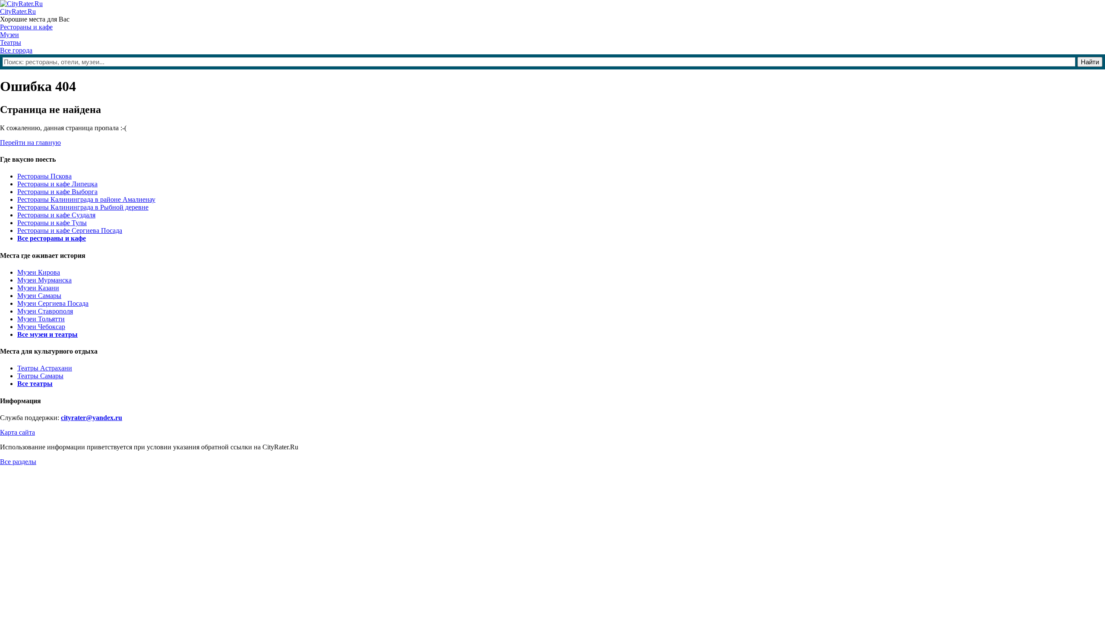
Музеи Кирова (38, 272)
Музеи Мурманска (44, 280)
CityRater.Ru (18, 11)
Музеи (9, 34)
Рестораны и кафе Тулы (52, 222)
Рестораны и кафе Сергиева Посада (69, 230)
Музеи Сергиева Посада (52, 303)
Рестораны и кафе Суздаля (56, 215)
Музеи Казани (38, 288)
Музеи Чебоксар (41, 326)
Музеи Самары (39, 295)
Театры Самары (40, 376)
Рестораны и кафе (26, 27)
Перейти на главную (30, 142)
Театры (10, 42)
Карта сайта (17, 432)
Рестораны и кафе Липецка (57, 184)
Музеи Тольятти (41, 319)
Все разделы (18, 461)
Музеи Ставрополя (45, 311)
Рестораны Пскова (44, 176)
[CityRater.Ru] (21, 3)
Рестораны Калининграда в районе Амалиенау (86, 199)
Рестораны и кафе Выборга (57, 191)
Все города (16, 50)
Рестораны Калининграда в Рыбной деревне (82, 207)
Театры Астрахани (44, 368)
